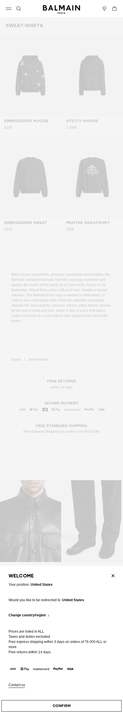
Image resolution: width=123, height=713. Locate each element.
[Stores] (104, 8)
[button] (18, 8)
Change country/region (27, 615)
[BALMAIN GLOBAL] (61, 8)
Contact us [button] (17, 685)
